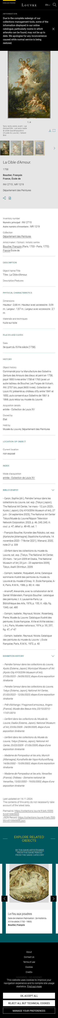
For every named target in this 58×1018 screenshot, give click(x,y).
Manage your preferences (29, 1010)
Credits (29, 972)
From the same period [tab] (29, 853)
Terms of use (29, 962)
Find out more (34, 986)
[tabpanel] (29, 898)
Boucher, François (12, 175)
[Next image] (52, 148)
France (6, 178)
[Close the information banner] (53, 29)
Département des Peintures (17, 236)
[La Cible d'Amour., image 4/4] (39, 148)
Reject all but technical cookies (29, 1003)
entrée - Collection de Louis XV (19, 477)
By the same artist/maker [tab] (29, 850)
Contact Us (29, 957)
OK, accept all (29, 996)
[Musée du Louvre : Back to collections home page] (29, 5)
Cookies (29, 967)
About (29, 952)
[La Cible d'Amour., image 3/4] (28, 148)
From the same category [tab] (29, 855)
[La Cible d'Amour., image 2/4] (16, 148)
